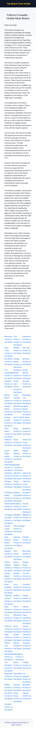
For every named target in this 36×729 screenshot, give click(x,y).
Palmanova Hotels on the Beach (17, 409)
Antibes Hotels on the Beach (17, 598)
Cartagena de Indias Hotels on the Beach (8, 519)
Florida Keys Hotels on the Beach (27, 508)
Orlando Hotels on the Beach (27, 540)
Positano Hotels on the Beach (17, 506)
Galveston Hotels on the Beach (27, 339)
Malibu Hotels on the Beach (8, 687)
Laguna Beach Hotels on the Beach (27, 410)
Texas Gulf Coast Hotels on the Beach (27, 443)
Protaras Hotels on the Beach (27, 420)
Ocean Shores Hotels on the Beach (27, 374)
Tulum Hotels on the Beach (17, 484)
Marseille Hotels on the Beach (27, 687)
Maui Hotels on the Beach (8, 609)
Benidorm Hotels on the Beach (27, 431)
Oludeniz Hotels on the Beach (8, 384)
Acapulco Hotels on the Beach (19, 657)
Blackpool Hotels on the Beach (27, 517)
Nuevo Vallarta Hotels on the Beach (17, 566)
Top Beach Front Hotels (18, 3)
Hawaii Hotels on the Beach (27, 598)
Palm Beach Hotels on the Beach (8, 432)
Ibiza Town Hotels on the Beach (17, 420)
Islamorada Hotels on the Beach (8, 506)
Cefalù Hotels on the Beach (17, 637)
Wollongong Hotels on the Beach (9, 467)
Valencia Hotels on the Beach (8, 442)
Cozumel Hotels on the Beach (27, 646)
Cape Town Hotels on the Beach (8, 352)
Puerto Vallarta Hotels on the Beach (8, 566)
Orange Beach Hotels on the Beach (17, 363)
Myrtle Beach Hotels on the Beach (8, 399)
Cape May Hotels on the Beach (17, 676)
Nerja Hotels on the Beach (17, 431)
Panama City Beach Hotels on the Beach (17, 496)
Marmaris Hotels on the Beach (8, 339)
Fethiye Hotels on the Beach (27, 665)
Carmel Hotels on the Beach (27, 629)
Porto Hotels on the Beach (8, 618)
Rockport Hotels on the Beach (27, 495)
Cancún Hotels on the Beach (27, 696)
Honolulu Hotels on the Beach (27, 587)
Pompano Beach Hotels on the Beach (17, 374)
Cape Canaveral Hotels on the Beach (27, 619)
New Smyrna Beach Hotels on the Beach (8, 542)
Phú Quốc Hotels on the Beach (8, 696)
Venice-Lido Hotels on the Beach (8, 647)
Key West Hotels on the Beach (8, 362)
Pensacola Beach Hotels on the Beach (8, 496)
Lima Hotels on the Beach (17, 587)
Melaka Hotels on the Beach (17, 350)
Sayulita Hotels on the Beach (8, 554)
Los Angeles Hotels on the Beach (27, 677)
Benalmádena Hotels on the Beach (9, 657)
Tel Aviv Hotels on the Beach (27, 576)
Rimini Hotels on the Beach (17, 665)
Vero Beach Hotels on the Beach (17, 555)
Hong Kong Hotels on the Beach (17, 697)
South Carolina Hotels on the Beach (17, 399)
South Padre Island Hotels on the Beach (8, 456)
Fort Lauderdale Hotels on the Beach (8, 374)
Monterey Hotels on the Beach (17, 618)
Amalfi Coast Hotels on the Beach (8, 530)
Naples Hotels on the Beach (27, 453)
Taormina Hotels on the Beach (8, 476)
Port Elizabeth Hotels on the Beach (8, 666)
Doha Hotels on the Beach (17, 442)
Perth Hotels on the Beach (17, 609)
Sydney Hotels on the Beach (18, 467)
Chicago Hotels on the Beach (8, 484)
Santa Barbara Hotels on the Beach (17, 455)
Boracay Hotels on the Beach (27, 362)
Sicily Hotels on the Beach (17, 629)
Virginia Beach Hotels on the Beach (27, 566)
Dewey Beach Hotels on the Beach (8, 577)
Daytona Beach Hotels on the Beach (17, 541)
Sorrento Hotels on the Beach (8, 707)
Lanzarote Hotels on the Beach (27, 637)
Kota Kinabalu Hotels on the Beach (8, 588)
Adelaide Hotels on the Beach (17, 517)
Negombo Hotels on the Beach (8, 676)
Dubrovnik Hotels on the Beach (27, 476)
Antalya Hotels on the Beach (17, 576)
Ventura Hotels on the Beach (17, 687)
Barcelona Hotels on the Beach (27, 554)
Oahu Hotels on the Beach (8, 637)
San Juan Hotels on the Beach (27, 350)
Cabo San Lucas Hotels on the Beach (27, 485)
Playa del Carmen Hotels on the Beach (8, 599)
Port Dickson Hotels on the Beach (17, 340)
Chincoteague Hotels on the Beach (19, 529)
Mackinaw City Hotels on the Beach (27, 399)
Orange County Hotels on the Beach (8, 421)
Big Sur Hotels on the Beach (17, 646)
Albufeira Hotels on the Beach (17, 476)
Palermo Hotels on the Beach (8, 629)
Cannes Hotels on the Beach (27, 609)
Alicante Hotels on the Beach (27, 384)
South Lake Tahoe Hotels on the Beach (17, 386)
